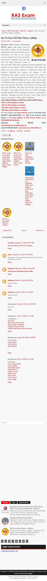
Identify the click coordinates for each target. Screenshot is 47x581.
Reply (10, 248)
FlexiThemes (17, 576)
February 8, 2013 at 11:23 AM (25, 268)
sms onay (11, 321)
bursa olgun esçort (14, 368)
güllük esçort (12, 373)
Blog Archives (24, 502)
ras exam (11, 243)
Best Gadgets (33, 578)
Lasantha (35, 576)
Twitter (19, 131)
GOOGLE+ (16, 120)
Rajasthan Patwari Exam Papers (21, 518)
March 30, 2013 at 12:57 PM (26, 304)
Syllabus (30, 31)
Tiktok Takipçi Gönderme (16, 324)
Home (4, 31)
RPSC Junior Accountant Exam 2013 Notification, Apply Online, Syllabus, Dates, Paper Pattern (6, 160)
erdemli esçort (12, 369)
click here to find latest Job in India (20, 271)
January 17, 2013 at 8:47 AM (24, 243)
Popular (5, 502)
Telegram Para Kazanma (16, 326)
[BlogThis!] (5, 135)
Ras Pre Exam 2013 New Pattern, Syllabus (19, 38)
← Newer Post (6, 230)
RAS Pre (23, 31)
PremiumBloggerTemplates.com (19, 578)
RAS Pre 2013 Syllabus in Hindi (13, 102)
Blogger (30, 573)
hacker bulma (12, 344)
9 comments (16, 41)
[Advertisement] (18, 460)
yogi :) (10, 254)
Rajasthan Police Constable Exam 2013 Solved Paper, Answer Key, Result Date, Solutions (26, 507)
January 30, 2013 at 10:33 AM (23, 254)
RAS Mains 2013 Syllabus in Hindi (14, 108)
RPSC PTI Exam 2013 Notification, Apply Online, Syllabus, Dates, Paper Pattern (18, 159)
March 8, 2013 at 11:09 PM (24, 280)
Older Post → (40, 230)
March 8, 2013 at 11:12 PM (24, 292)
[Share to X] (8, 135)
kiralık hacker (12, 342)
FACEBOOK (5, 120)
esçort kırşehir (12, 366)
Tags (13, 502)
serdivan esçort (13, 371)
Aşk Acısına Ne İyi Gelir (16, 323)
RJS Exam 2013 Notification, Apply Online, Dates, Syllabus (29, 158)
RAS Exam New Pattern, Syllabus (21, 528)
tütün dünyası (12, 346)
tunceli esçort (12, 377)
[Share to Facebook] (10, 135)
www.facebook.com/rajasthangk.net (13, 125)
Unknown (11, 268)
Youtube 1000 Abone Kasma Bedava (20, 328)
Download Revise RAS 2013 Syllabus (20, 245)
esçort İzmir (12, 375)
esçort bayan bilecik (14, 364)
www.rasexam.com (24, 113)
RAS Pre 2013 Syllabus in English (14, 105)
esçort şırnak (12, 379)
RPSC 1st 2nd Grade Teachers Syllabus (5, 222)
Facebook (11, 131)
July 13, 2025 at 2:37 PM (25, 316)
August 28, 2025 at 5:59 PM (26, 337)
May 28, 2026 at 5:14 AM (25, 359)
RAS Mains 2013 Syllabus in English (14, 110)
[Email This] (3, 135)
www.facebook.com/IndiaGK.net (29, 128)
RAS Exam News (13, 31)
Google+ (27, 131)
